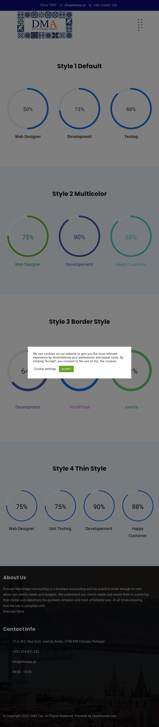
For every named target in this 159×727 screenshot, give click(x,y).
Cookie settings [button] (45, 369)
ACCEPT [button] (66, 369)
